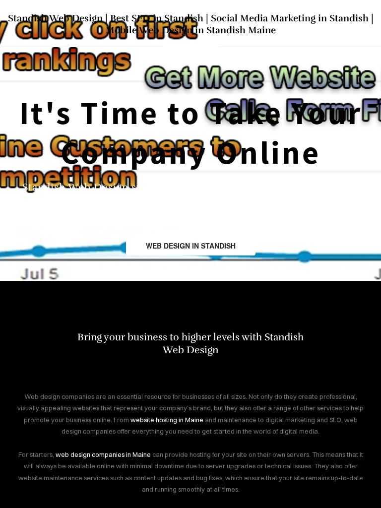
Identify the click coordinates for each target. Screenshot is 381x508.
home (190, 46)
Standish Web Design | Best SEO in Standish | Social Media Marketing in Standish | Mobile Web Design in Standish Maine (191, 24)
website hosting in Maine (166, 420)
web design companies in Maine (103, 454)
